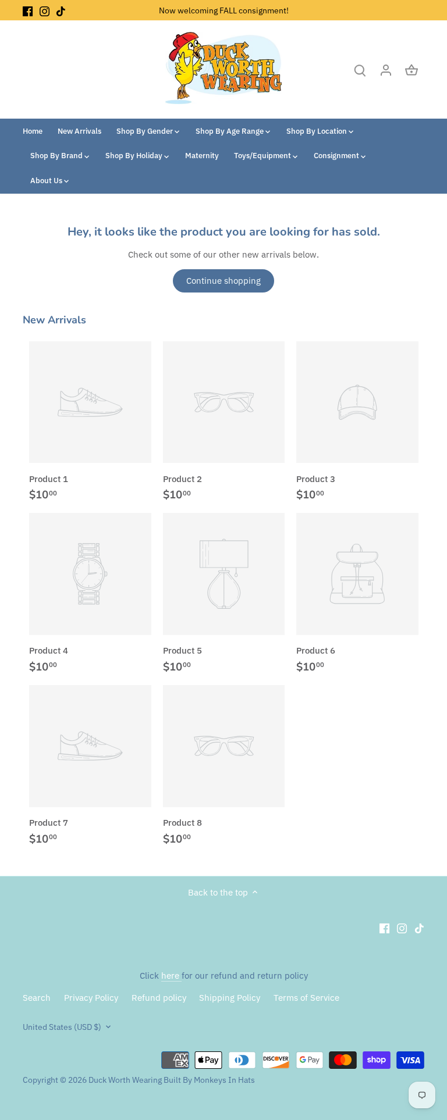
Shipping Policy (229, 997)
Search (37, 997)
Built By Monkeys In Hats (208, 1080)
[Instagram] (44, 10)
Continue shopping (223, 280)
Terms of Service (306, 997)
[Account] (386, 69)
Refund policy (159, 997)
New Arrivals (54, 320)
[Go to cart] (411, 69)
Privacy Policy (91, 997)
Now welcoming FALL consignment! (224, 10)
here (171, 975)
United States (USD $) (62, 1027)
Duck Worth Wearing (125, 1080)
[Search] (360, 69)
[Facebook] (28, 10)
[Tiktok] (61, 10)
